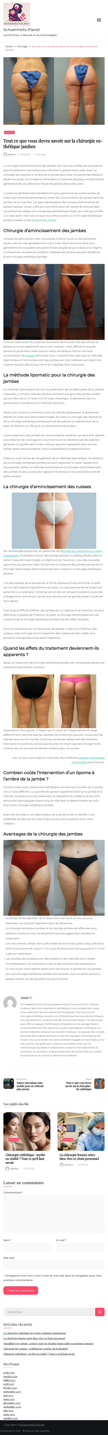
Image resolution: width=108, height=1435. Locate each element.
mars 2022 (9, 1414)
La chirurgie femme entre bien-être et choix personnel (79, 1157)
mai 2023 (8, 1395)
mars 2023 (9, 1399)
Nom (7, 1240)
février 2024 (10, 1387)
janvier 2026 (10, 1376)
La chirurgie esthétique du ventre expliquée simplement (34, 1333)
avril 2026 (8, 1372)
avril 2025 (8, 1384)
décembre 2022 (12, 1403)
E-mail (61, 1240)
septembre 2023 (12, 1391)
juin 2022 (8, 1410)
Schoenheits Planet (44, 220)
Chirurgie (9, 132)
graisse (30, 355)
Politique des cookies (36, 1430)
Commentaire (13, 1192)
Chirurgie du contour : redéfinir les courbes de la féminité (35, 1348)
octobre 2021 (10, 1418)
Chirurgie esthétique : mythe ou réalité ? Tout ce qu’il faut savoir (25, 1159)
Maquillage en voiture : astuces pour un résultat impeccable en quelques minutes (48, 1343)
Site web (8, 1258)
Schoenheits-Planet (21, 29)
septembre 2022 (12, 1406)
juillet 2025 (9, 1380)
